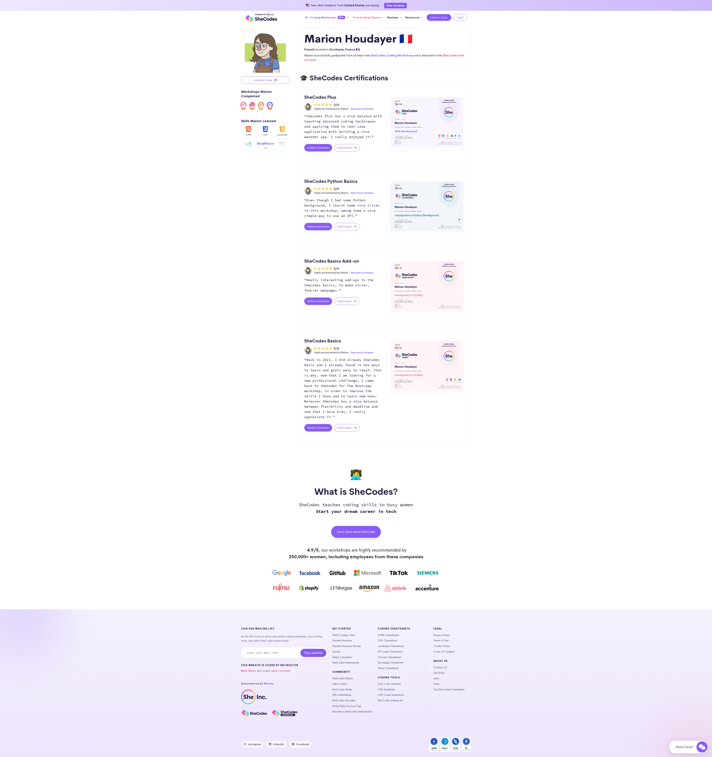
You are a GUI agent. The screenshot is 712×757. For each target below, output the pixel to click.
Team (436, 684)
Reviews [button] (393, 17)
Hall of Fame (339, 684)
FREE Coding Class (343, 635)
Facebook (302, 744)
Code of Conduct (444, 651)
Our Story (439, 672)
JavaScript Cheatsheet (391, 646)
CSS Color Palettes (389, 684)
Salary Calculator (342, 657)
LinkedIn (278, 744)
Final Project (344, 147)
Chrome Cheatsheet (389, 657)
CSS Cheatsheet (387, 640)
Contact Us (440, 667)
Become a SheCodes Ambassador (352, 711)
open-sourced (280, 670)
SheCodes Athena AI (390, 700)
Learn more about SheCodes (356, 532)
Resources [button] (413, 17)
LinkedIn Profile (263, 80)
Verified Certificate (318, 147)
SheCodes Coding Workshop (391, 55)
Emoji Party (338, 706)
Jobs (436, 678)
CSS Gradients (386, 689)
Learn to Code (439, 17)
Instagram (254, 744)
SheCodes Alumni (342, 678)
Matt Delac (248, 670)
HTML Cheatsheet (388, 635)
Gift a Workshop (341, 694)
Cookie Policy (441, 646)
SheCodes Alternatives (345, 662)
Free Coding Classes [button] (367, 17)
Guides (336, 651)
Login (460, 17)
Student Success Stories (346, 646)
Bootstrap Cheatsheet (390, 662)
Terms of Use (441, 640)
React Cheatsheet (388, 668)
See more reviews (362, 108)
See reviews (395, 5)
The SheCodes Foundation (449, 689)
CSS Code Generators (391, 694)
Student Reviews (342, 640)
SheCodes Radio (342, 689)
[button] (327, 17)
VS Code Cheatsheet (390, 651)
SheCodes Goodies (344, 700)
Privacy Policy (441, 635)
